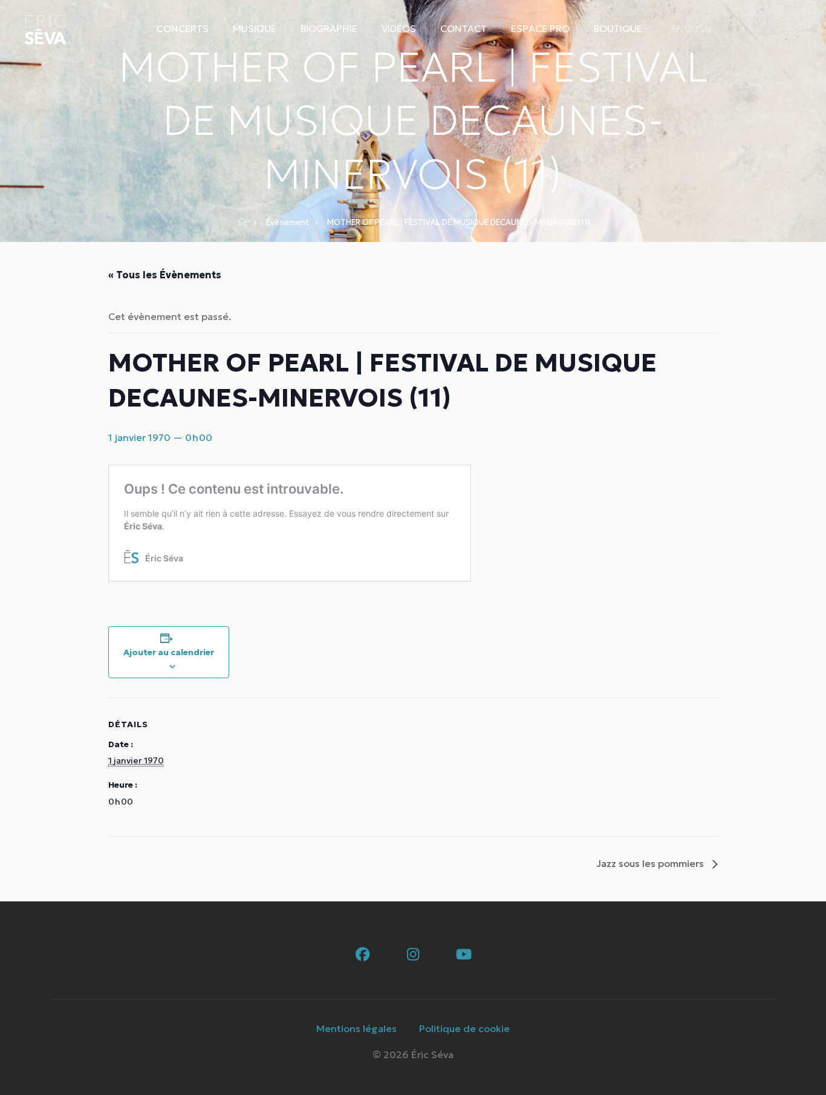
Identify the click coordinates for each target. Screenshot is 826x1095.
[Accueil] (246, 222)
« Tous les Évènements (164, 275)
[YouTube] (464, 954)
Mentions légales (356, 1028)
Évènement (287, 222)
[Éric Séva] (45, 28)
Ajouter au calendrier (168, 652)
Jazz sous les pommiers (651, 863)
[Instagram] (413, 954)
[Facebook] (362, 954)
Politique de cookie (464, 1028)
